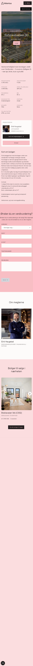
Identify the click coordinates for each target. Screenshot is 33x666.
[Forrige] (3, 394)
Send (4, 280)
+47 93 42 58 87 (15, 129)
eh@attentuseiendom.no (17, 131)
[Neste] (30, 394)
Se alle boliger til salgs (16, 427)
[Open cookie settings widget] (3, 663)
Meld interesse (26, 9)
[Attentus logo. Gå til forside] (6, 3)
